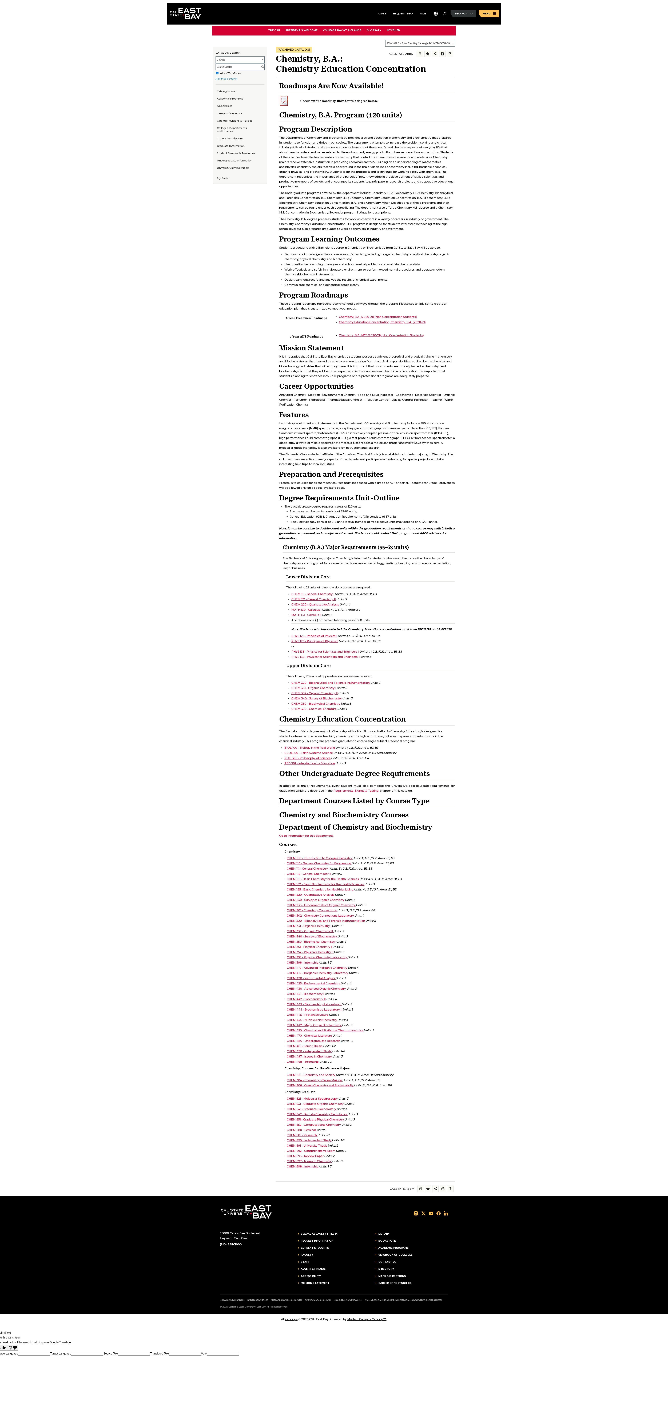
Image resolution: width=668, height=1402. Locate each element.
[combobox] (420, 43)
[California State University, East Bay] (246, 1211)
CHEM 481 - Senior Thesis (305, 1046)
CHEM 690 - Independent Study (309, 1140)
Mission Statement (315, 1283)
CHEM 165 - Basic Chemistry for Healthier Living (320, 889)
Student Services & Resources (236, 153)
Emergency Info (257, 1299)
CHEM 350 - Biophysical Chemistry (315, 703)
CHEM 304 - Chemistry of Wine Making (314, 1080)
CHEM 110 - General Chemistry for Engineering (319, 863)
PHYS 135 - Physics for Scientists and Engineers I (325, 651)
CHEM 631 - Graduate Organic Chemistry (315, 1104)
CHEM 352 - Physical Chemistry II (310, 952)
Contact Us (387, 1262)
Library (384, 1233)
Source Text (110, 1353)
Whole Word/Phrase (230, 73)
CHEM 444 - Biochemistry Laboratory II (314, 1009)
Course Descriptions (230, 138)
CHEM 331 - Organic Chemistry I (313, 688)
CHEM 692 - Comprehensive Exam (311, 1151)
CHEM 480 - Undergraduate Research (313, 1041)
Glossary (374, 30)
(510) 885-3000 (231, 1244)
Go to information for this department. (306, 835)
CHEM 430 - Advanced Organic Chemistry (316, 988)
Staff (305, 1262)
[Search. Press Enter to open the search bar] (445, 13)
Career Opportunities (395, 1283)
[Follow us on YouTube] (431, 1213)
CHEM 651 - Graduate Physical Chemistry (315, 1119)
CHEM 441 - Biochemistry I (305, 994)
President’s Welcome (301, 30)
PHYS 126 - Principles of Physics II (314, 641)
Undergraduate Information (234, 160)
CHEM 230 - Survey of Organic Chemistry (315, 900)
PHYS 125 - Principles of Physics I (314, 636)
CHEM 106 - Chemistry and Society (311, 1075)
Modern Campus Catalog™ (366, 1319)
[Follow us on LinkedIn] (446, 1213)
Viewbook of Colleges (395, 1254)
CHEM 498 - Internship (303, 1061)
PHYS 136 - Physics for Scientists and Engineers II (325, 657)
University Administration (233, 167)
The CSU (274, 30)
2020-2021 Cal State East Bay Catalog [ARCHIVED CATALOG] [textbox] (419, 43)
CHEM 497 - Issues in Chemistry (309, 1056)
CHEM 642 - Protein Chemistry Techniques (317, 1114)
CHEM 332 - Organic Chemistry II (314, 693)
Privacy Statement (232, 1299)
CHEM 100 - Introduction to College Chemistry (319, 858)
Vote (204, 1353)
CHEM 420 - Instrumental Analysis (311, 978)
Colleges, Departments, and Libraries (232, 129)
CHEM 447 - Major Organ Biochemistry (314, 1025)
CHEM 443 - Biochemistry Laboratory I (314, 1004)
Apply (382, 13)
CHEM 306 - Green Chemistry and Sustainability (320, 1085)
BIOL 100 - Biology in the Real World (309, 747)
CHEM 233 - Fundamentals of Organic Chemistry (321, 905)
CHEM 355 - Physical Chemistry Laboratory (317, 957)
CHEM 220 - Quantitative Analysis (315, 604)
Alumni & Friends (313, 1268)
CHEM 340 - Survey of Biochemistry (316, 698)
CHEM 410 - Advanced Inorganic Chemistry (317, 967)
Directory (386, 1268)
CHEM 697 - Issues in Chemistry (309, 1161)
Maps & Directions (392, 1276)
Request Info (403, 13)
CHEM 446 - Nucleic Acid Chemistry (312, 1020)
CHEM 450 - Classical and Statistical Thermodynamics (325, 1030)
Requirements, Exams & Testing (356, 790)
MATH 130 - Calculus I (306, 609)
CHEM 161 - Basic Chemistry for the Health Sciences (323, 879)
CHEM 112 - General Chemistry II (313, 599)
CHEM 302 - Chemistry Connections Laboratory (320, 915)
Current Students (315, 1247)
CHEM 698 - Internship (303, 1166)
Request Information (317, 1240)
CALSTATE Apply (401, 54)
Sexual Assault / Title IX (319, 1233)
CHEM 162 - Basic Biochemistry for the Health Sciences (325, 884)
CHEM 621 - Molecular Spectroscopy (312, 1098)
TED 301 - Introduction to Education (309, 763)
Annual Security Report (286, 1299)
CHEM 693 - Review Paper (305, 1156)
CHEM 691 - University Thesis (307, 1145)
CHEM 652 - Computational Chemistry (314, 1124)
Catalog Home (226, 91)
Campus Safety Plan (318, 1299)
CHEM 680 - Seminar (301, 1130)
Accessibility (311, 1276)
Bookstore (387, 1240)
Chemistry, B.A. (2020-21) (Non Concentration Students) (378, 317)
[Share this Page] (435, 54)
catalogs (291, 1319)
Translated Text (159, 1353)
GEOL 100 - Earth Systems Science (308, 753)
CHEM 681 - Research (302, 1135)
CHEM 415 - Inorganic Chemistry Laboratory (317, 973)
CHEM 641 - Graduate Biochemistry (311, 1109)
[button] (436, 13)
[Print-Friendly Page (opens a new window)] (442, 54)
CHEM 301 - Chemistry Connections (312, 910)
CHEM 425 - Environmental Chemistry (313, 983)
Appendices (224, 106)
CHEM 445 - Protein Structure (307, 1014)
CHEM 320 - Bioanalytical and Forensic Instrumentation (330, 682)
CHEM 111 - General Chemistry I (312, 594)
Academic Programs (230, 98)
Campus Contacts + (229, 113)
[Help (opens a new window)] (450, 54)
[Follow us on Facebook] (438, 1213)
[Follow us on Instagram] (416, 1213)
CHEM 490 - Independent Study (309, 1051)
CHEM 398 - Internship (303, 962)
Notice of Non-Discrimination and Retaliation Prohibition (403, 1299)
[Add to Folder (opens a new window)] (427, 54)
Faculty (307, 1254)
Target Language (60, 1353)
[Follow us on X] (423, 1213)
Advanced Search (226, 78)
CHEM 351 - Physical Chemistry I (309, 947)
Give (423, 13)
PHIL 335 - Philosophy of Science (307, 758)
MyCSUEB (393, 30)
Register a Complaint (348, 1299)
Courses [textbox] (221, 59)
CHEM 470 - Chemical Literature (314, 709)
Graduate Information (231, 146)
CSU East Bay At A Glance (342, 30)
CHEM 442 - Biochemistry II (306, 999)
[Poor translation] (12, 1348)
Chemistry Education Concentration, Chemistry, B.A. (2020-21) (382, 322)
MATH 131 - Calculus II (306, 615)
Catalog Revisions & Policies (234, 120)
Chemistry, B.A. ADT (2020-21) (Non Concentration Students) (381, 335)
